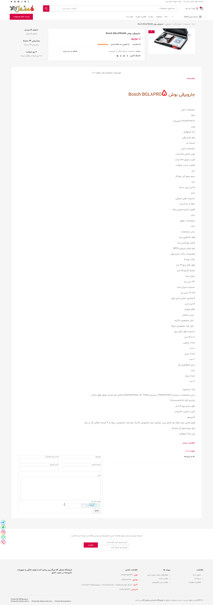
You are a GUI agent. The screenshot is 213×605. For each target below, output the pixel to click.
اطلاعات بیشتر (188, 443)
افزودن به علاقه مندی (119, 44)
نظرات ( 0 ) (96, 73)
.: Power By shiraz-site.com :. (42, 601)
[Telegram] (25, 1)
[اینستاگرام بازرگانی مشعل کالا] (3, 532)
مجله (175, 2)
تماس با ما (197, 575)
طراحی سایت (163, 578)
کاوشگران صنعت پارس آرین (157, 575)
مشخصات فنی (106, 73)
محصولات (187, 24)
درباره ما (198, 578)
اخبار (170, 2)
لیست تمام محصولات (21, 17)
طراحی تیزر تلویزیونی (160, 582)
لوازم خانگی (177, 24)
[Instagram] (22, 1)
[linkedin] (120, 56)
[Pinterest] (15, 1)
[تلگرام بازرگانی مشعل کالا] (3, 522)
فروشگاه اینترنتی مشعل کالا (152, 600)
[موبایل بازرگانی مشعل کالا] (3, 537)
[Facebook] (127, 56)
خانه (179, 2)
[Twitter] (11, 1)
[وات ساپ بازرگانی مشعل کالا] (3, 527)
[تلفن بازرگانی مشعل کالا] (3, 541)
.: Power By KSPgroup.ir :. (19, 599)
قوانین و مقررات (195, 582)
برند (166, 2)
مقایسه (135, 44)
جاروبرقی (168, 24)
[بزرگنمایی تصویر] (190, 35)
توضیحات (117, 73)
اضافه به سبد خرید (70, 51)
